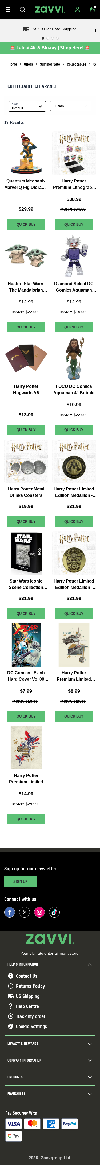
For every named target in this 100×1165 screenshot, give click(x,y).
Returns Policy (30, 986)
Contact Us (27, 976)
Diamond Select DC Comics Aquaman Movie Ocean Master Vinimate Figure (74, 287)
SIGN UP (20, 882)
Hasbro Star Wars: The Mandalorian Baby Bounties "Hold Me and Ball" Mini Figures (26, 287)
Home (13, 64)
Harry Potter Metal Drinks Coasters (26, 492)
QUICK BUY (26, 225)
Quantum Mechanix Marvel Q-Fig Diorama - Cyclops (26, 185)
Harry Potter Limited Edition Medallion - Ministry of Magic (74, 493)
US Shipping (27, 996)
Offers (28, 64)
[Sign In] (77, 9)
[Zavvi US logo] (50, 9)
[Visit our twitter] (24, 912)
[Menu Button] (7, 9)
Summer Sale (50, 64)
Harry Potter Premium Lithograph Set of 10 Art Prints (74, 185)
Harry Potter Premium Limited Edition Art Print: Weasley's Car (74, 677)
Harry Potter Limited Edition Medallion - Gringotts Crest (74, 585)
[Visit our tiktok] (54, 912)
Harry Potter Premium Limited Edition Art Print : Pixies (26, 779)
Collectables (76, 64)
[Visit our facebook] (9, 912)
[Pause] (94, 30)
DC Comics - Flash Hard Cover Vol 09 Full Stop (26, 677)
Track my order (30, 1016)
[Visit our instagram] (39, 912)
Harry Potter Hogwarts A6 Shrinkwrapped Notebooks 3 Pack (26, 390)
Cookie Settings (31, 1026)
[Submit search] (22, 9)
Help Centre (27, 1006)
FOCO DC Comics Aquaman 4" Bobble (73, 389)
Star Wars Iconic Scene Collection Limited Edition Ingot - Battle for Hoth (26, 585)
